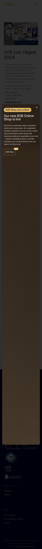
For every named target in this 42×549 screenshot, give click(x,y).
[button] (37, 107)
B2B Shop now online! (17, 109)
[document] (21, 274)
